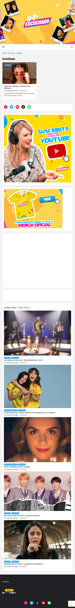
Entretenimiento (10, 410)
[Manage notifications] (70, 604)
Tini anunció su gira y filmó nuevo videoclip (23, 564)
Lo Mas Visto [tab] (10, 308)
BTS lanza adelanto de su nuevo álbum (22, 516)
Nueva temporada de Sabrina (17, 467)
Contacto (5, 582)
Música (7, 358)
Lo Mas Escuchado (12, 90)
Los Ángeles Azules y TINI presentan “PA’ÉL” (23, 360)
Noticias (8, 65)
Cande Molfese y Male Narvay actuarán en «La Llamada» (30, 413)
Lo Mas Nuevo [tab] (23, 308)
